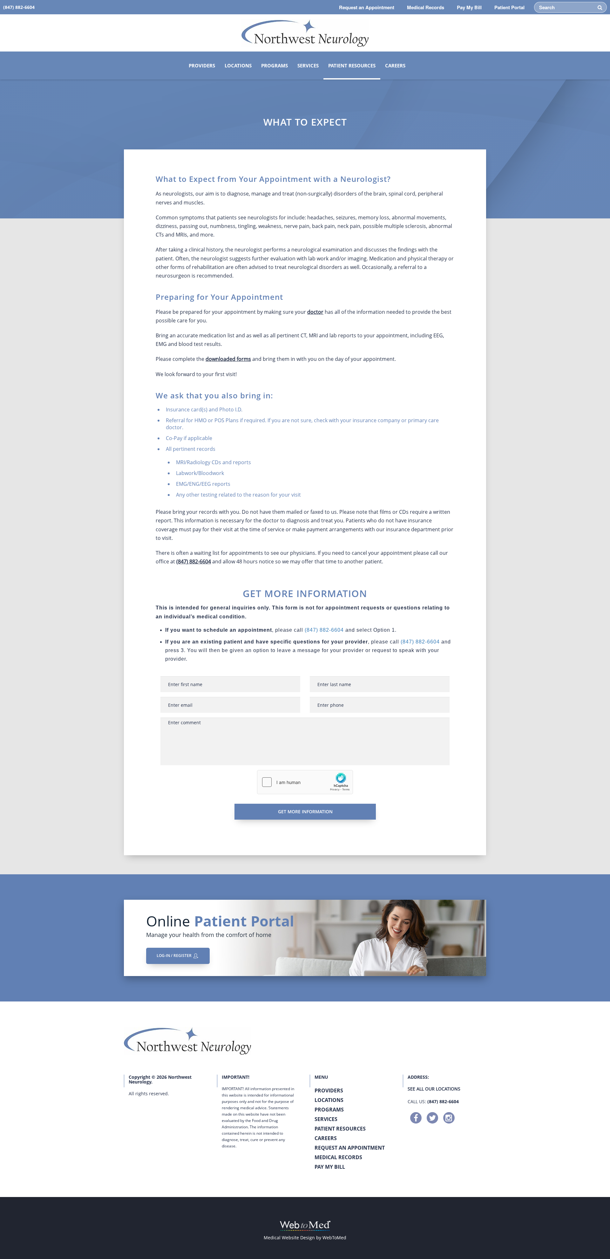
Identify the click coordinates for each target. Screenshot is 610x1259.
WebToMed (334, 1238)
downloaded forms (228, 358)
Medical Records (425, 7)
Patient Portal (509, 7)
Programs (274, 65)
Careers (395, 65)
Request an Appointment (366, 7)
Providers (202, 65)
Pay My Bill (469, 7)
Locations (238, 65)
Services (308, 65)
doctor (315, 311)
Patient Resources (352, 65)
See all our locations (434, 1089)
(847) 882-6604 (193, 561)
